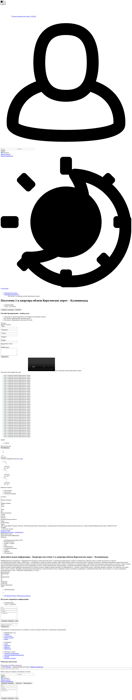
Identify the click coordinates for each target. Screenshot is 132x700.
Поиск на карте (9, 637)
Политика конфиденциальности (14, 655)
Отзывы (6, 656)
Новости (7, 647)
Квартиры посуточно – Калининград (12, 532)
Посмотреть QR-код (10, 595)
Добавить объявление (36, 667)
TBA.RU (8, 667)
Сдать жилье (4, 288)
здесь (21, 458)
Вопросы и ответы (10, 658)
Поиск (6, 639)
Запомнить (6, 153)
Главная (6, 634)
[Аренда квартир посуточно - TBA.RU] (18, 16)
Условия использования (11, 653)
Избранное (7, 648)
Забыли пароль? (6, 154)
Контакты (7, 645)
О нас (6, 644)
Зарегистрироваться (7, 156)
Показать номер (5, 530)
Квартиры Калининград (11, 294)
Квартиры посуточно (10, 293)
